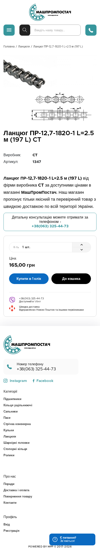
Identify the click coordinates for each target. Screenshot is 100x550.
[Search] (25, 30)
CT (35, 155)
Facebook (45, 381)
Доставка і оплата (16, 490)
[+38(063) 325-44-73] (91, 30)
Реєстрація (11, 530)
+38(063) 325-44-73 (50, 226)
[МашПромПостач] (50, 12)
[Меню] (9, 30)
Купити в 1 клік (29, 279)
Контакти (10, 502)
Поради (8, 484)
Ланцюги (24, 46)
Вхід (6, 524)
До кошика (71, 279)
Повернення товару (17, 496)
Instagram (18, 381)
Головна (9, 46)
